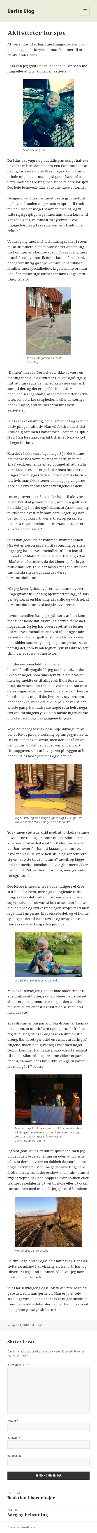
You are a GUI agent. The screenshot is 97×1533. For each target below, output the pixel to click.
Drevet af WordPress (21, 1527)
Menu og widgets (85, 15)
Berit (39, 1325)
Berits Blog (20, 10)
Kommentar (18, 1365)
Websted (14, 1456)
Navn (12, 1421)
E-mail (14, 1438)
